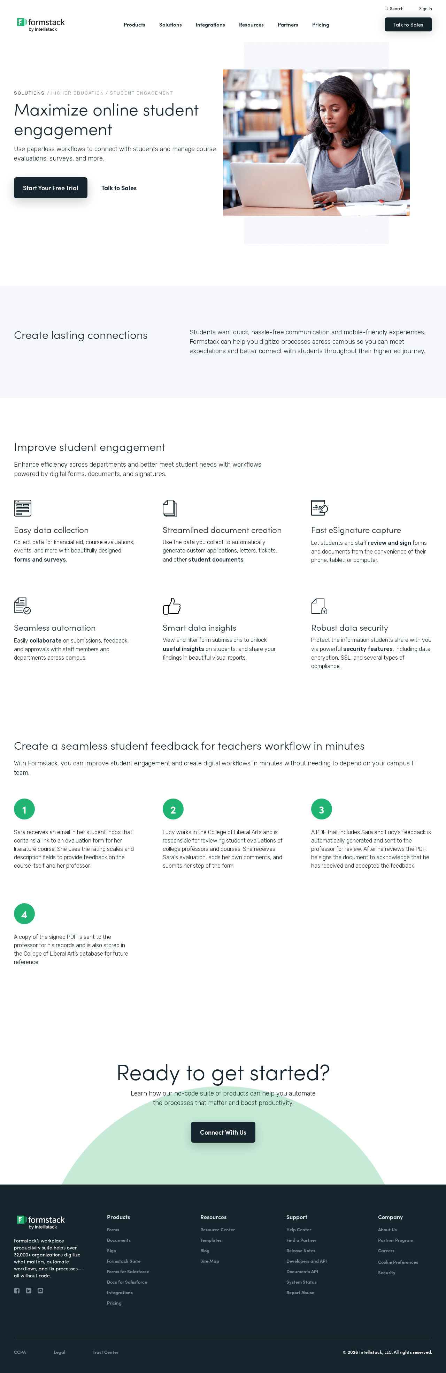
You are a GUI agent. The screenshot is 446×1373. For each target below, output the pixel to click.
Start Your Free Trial (50, 187)
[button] (134, 24)
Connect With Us (223, 1132)
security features (368, 649)
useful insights (183, 649)
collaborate (46, 640)
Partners (288, 24)
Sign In (425, 8)
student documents (216, 559)
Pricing (320, 24)
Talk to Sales (408, 24)
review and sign (389, 543)
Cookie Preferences (398, 1262)
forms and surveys (40, 559)
